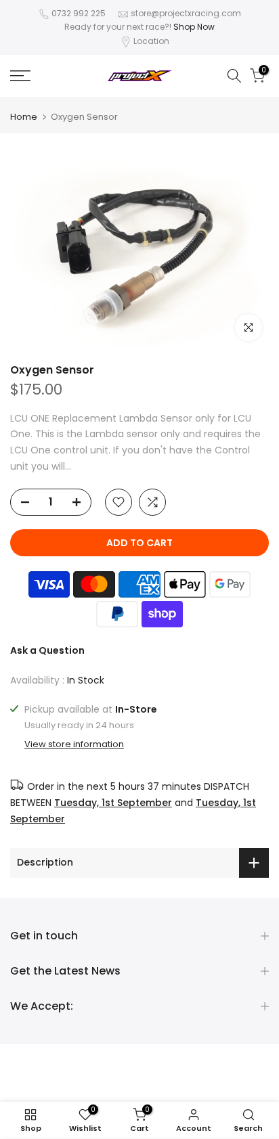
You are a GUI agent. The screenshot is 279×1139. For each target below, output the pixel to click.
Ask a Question (47, 650)
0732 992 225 (78, 13)
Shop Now (194, 26)
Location (151, 41)
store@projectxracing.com (186, 13)
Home (23, 116)
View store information (74, 744)
